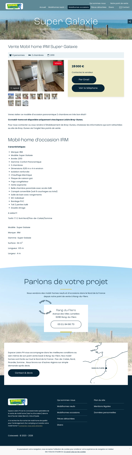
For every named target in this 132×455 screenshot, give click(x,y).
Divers (111, 7)
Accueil (43, 7)
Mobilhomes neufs (66, 406)
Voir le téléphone (88, 88)
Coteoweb (13, 436)
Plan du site (99, 400)
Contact (125, 7)
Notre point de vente (119, 3)
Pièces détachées (98, 7)
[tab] (11, 96)
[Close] (130, 448)
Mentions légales (102, 406)
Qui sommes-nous (97, 3)
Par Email (84, 80)
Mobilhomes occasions (79, 7)
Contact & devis (24, 373)
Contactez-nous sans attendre (30, 426)
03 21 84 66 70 (66, 324)
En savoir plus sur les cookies (75, 452)
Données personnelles (105, 412)
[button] (14, 88)
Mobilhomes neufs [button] (56, 7)
